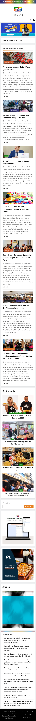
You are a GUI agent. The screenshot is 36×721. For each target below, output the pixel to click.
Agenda (15, 464)
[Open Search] (30, 20)
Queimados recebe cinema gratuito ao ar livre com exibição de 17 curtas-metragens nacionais (18, 648)
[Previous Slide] (31, 2)
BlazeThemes (9, 718)
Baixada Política (9, 73)
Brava (6, 156)
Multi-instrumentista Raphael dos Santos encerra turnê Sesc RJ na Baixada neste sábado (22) (18, 682)
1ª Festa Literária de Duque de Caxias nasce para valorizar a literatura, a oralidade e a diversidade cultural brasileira (17, 690)
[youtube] (22, 15)
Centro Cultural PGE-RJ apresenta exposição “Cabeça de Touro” (16, 1)
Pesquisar (6, 503)
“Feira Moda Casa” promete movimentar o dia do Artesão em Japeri (16, 209)
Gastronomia (20, 439)
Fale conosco (27, 717)
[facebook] (13, 15)
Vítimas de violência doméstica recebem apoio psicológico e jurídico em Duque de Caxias (17, 356)
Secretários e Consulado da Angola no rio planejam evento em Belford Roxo (17, 257)
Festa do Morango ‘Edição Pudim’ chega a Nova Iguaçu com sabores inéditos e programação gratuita (17, 640)
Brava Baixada (8, 121)
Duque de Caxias (9, 349)
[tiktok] (20, 15)
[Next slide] (33, 2)
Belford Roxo (9, 62)
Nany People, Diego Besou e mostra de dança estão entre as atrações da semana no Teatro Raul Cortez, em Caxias (18, 662)
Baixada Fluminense (16, 413)
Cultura (16, 62)
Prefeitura (19, 349)
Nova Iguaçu (14, 110)
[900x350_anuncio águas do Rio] (18, 29)
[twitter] (17, 15)
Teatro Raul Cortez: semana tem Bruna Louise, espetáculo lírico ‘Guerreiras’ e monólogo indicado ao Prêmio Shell (18, 703)
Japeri (18, 202)
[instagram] (15, 15)
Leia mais (5, 96)
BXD (24, 413)
